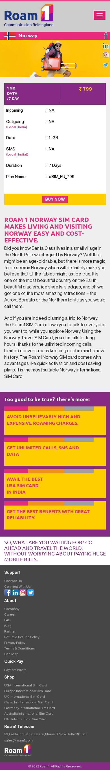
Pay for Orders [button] (15, 669)
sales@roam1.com (18, 740)
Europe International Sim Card (27, 691)
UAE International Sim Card (25, 719)
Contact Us (13, 581)
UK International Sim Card (24, 696)
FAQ (7, 620)
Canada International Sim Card (28, 702)
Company (11, 609)
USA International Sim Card (25, 685)
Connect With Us (17, 586)
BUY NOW (55, 199)
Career (10, 614)
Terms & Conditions (19, 648)
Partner (10, 631)
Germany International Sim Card (29, 708)
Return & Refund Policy (21, 637)
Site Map (11, 654)
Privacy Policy (14, 642)
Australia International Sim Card (29, 713)
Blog (8, 625)
